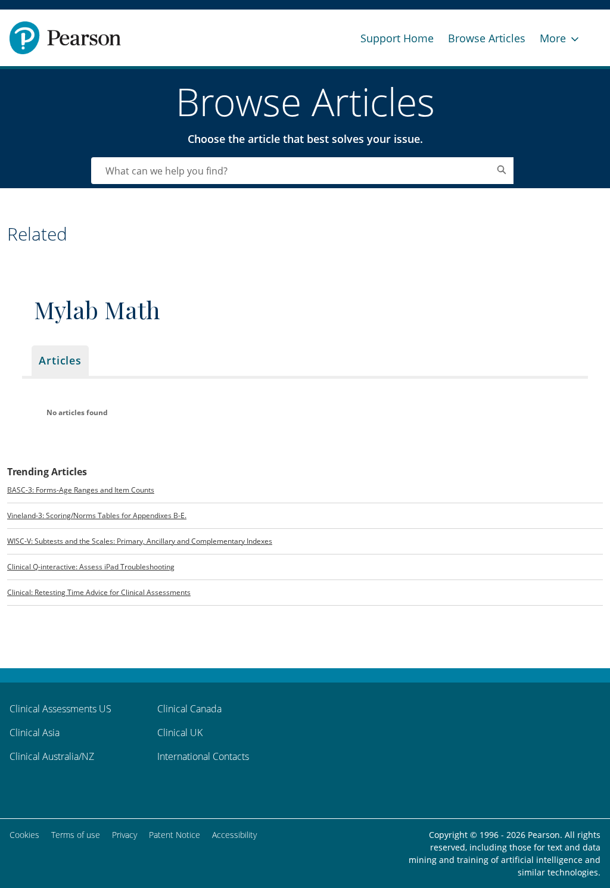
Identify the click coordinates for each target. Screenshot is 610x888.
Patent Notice (174, 834)
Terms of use (75, 834)
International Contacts (203, 756)
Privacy (124, 834)
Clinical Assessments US (60, 708)
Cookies (24, 834)
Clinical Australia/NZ (52, 756)
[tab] (60, 360)
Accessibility (234, 834)
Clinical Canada (189, 708)
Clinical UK (180, 732)
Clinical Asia (35, 732)
